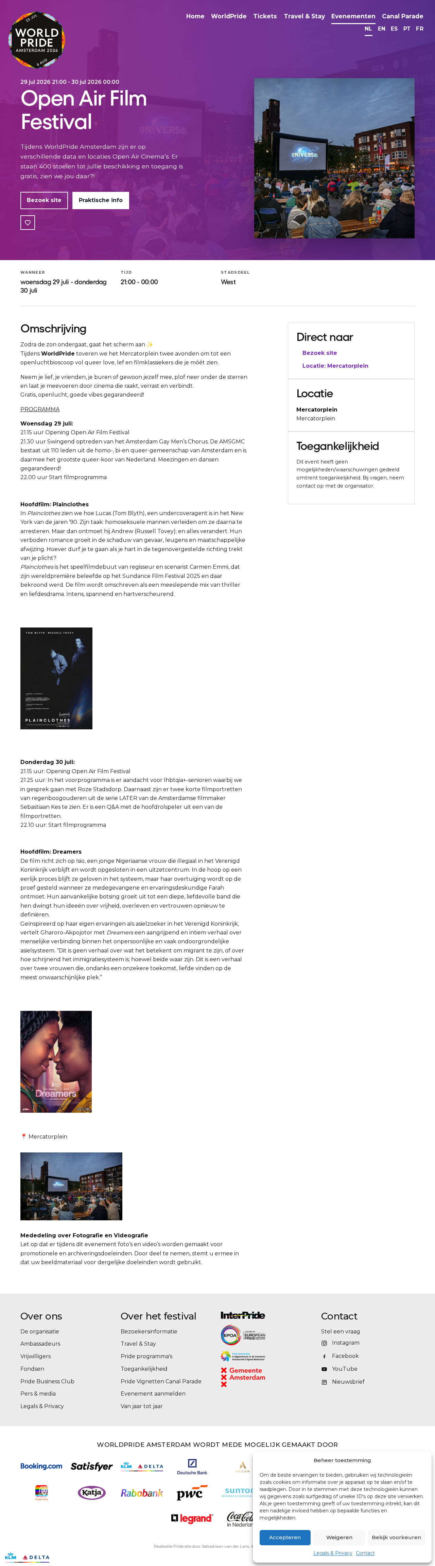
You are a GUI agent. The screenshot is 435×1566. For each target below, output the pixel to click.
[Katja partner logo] (91, 1492)
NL (368, 28)
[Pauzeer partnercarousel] (59, 1557)
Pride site (182, 1546)
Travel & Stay (304, 16)
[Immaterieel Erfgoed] (267, 1356)
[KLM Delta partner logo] (142, 1466)
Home (195, 16)
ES (394, 28)
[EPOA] (261, 1335)
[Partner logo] (192, 1519)
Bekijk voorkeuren (396, 1537)
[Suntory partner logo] (243, 1492)
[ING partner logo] (41, 1492)
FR (419, 28)
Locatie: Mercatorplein (335, 366)
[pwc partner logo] (192, 1492)
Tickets (265, 16)
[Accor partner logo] (243, 1466)
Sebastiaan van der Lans (225, 1546)
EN (382, 28)
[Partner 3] (27, 1557)
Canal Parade (402, 16)
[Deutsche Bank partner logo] (192, 1466)
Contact (365, 1553)
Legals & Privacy (332, 1553)
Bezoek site (44, 200)
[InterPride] (267, 1315)
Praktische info (101, 200)
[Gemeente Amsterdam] (252, 1377)
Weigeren (339, 1537)
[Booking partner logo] (41, 1467)
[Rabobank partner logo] (142, 1493)
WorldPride (229, 16)
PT (407, 28)
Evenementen (353, 16)
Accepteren (285, 1537)
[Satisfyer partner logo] (92, 1466)
